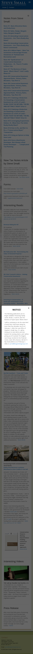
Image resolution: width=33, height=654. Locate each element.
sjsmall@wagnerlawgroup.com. (18, 344)
